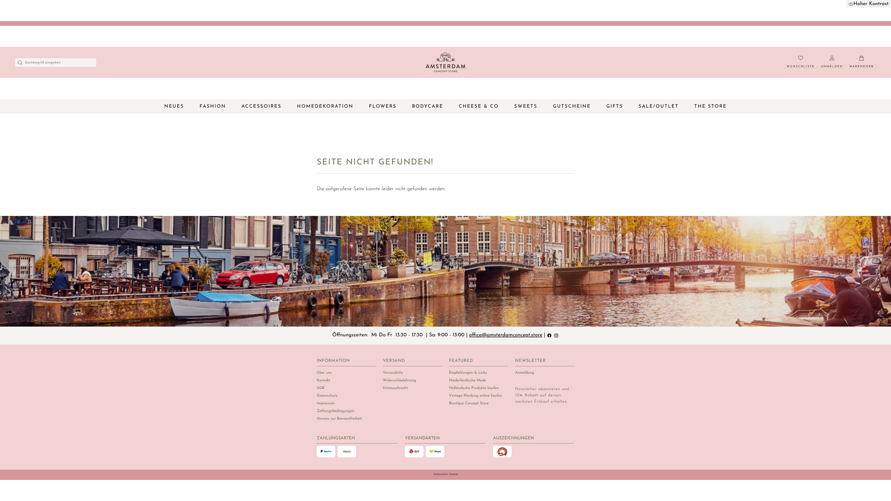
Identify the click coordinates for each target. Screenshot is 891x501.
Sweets (525, 106)
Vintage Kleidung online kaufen (475, 396)
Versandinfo (393, 373)
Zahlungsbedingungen (335, 411)
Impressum (326, 403)
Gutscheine (572, 106)
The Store (710, 106)
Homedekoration (325, 106)
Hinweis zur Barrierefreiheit (339, 419)
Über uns (324, 373)
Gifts (614, 106)
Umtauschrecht (395, 388)
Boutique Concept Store (469, 403)
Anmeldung (524, 373)
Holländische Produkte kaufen (474, 388)
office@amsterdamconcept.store (505, 335)
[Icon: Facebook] (549, 335)
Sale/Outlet (659, 106)
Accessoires (261, 106)
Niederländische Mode (467, 380)
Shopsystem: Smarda (445, 474)
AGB (320, 388)
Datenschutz (327, 396)
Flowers (383, 106)
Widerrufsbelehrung (399, 380)
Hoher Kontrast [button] (871, 3)
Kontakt (323, 380)
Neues (174, 106)
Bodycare (427, 106)
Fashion (213, 106)
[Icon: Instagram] (556, 335)
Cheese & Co (479, 106)
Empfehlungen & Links (468, 373)
